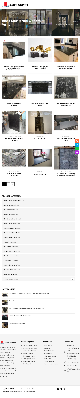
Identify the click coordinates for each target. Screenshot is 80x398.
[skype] (77, 145)
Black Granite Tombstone (11, 219)
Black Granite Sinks (9, 210)
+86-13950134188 (73, 362)
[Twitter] (61, 389)
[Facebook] (58, 389)
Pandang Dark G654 (10, 260)
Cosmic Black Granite (10, 237)
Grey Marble (47, 348)
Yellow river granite (50, 356)
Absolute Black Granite (11, 228)
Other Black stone (9, 279)
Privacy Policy (30, 391)
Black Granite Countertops (12, 200)
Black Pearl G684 (9, 274)
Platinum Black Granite (10, 251)
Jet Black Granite (9, 242)
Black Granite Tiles (9, 205)
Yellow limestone (49, 351)
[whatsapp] (77, 148)
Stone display (48, 353)
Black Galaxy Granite (10, 247)
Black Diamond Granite (11, 233)
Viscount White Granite (51, 364)
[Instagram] (64, 389)
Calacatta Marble (49, 361)
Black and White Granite (11, 270)
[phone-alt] (77, 141)
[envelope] (77, 152)
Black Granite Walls (9, 214)
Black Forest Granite (10, 256)
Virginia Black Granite (10, 265)
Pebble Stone (48, 358)
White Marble (48, 345)
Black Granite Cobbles (10, 223)
